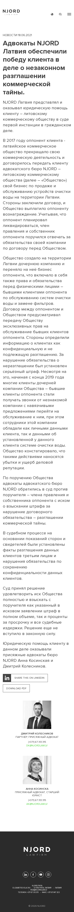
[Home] (11, 13)
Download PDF (16, 688)
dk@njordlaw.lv (37, 745)
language (52, 14)
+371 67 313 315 (33, 892)
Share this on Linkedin (29, 677)
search (60, 14)
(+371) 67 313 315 (37, 742)
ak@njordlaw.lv (37, 804)
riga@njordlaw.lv (38, 890)
